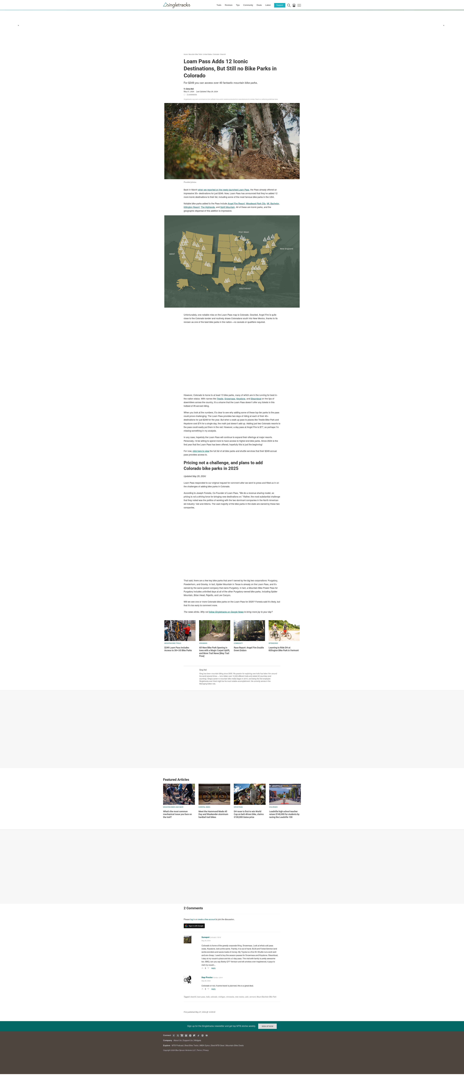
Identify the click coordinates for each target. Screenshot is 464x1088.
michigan (221, 996)
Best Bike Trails (191, 1045)
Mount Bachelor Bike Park (266, 996)
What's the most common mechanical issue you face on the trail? (177, 814)
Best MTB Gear (217, 1045)
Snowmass (230, 398)
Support (279, 5)
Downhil (223, 54)
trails (208, 996)
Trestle (220, 398)
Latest (268, 5)
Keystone (240, 398)
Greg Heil (190, 88)
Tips (238, 5)
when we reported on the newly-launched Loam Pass (223, 189)
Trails (219, 5)
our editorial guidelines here (268, 99)
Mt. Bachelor (273, 203)
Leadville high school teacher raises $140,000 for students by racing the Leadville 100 (284, 814)
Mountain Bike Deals (235, 1045)
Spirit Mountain (227, 207)
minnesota (230, 996)
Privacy (206, 1050)
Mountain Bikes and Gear (173, 807)
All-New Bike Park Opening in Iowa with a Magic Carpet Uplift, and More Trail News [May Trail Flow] (214, 651)
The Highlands (208, 207)
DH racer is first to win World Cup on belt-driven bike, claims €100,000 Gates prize (249, 814)
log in (192, 919)
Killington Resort (192, 207)
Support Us (188, 1040)
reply (213, 968)
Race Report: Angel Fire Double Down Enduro (249, 649)
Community (248, 5)
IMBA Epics (205, 1045)
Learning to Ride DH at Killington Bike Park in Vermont (284, 649)
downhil (193, 996)
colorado (214, 996)
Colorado (216, 54)
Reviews (228, 5)
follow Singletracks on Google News (226, 611)
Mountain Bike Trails (195, 54)
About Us (177, 1040)
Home (186, 54)
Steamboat (256, 398)
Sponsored (273, 643)
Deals (259, 5)
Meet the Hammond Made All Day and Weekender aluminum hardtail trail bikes (213, 814)
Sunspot (205, 937)
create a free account (206, 919)
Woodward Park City (256, 203)
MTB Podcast (177, 1045)
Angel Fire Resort (236, 203)
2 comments (192, 94)
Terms (199, 1050)
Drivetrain (238, 807)
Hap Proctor (207, 977)
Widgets (197, 1040)
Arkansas (203, 643)
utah (246, 996)
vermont (252, 996)
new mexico (239, 996)
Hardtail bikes (204, 807)
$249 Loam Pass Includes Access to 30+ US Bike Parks (178, 649)
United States (207, 54)
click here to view (201, 450)
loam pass (201, 996)
